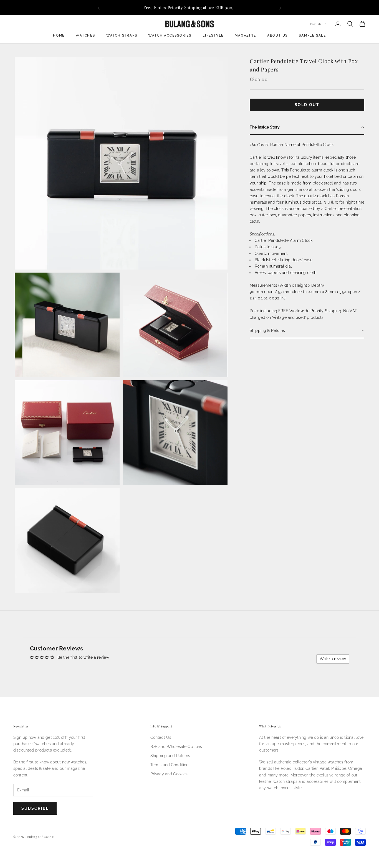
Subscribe (35, 808)
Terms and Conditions (170, 765)
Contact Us (160, 737)
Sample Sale (312, 35)
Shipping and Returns (170, 755)
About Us (277, 35)
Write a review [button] (333, 659)
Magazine (245, 35)
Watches (85, 35)
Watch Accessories (169, 35)
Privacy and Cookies (169, 774)
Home (59, 35)
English (315, 24)
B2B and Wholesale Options (176, 746)
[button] (307, 127)
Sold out (307, 104)
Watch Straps (121, 35)
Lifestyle (213, 35)
